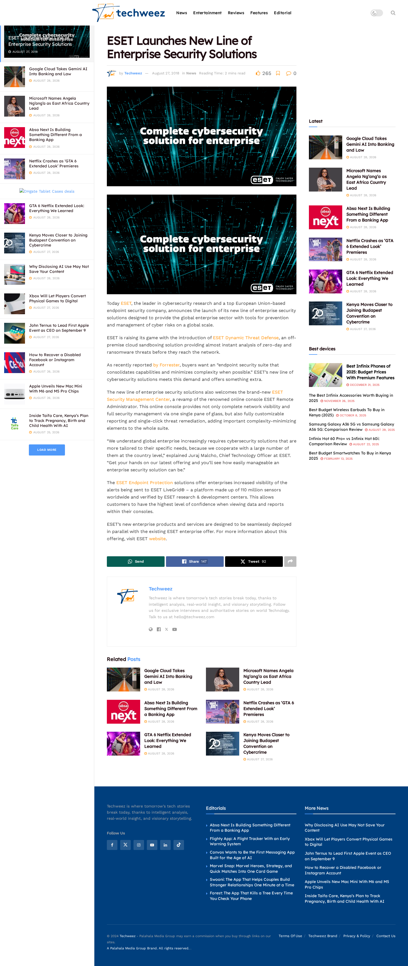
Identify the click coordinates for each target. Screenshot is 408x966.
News (181, 12)
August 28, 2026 (160, 689)
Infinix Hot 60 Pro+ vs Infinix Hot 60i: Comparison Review (344, 441)
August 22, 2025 (365, 444)
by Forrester (166, 365)
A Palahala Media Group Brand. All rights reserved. (148, 948)
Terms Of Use (290, 936)
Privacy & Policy (356, 936)
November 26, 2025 (338, 401)
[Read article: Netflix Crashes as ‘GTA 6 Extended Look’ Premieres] (222, 712)
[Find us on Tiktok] (178, 845)
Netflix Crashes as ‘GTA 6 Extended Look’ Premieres (54, 163)
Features (259, 12)
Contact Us (386, 936)
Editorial (283, 12)
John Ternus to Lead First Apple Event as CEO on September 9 (59, 328)
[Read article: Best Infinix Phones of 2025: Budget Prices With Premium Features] (325, 375)
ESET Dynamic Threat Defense (246, 337)
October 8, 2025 (352, 415)
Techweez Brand (322, 936)
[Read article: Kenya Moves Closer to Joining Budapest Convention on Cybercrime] (222, 744)
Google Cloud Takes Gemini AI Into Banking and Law (58, 71)
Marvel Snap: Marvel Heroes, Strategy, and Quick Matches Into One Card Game (251, 868)
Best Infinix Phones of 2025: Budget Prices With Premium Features (370, 371)
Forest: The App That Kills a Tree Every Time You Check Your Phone (251, 895)
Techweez (133, 73)
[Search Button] (393, 13)
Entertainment (207, 12)
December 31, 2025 (364, 385)
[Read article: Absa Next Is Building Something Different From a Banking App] (123, 712)
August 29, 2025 (381, 430)
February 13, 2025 (337, 459)
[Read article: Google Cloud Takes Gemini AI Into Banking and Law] (123, 679)
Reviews (236, 12)
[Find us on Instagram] (139, 845)
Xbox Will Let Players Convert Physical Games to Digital (57, 298)
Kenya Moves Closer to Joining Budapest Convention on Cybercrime (58, 240)
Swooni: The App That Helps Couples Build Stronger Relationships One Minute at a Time (252, 882)
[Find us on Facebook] (112, 845)
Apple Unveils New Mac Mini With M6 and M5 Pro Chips (55, 389)
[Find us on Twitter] (125, 845)
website (157, 538)
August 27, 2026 (259, 759)
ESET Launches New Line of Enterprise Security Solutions (40, 41)
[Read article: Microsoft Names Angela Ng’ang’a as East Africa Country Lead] (222, 679)
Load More (47, 450)
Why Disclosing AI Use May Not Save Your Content (59, 269)
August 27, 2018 (165, 73)
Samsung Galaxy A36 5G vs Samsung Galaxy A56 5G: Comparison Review (351, 427)
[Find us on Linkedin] (165, 845)
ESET (126, 303)
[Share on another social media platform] (290, 561)
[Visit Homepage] (129, 13)
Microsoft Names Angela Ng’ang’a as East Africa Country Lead (59, 103)
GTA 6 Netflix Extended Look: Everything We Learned (56, 208)
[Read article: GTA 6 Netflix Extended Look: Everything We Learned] (123, 744)
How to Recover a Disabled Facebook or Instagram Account (55, 359)
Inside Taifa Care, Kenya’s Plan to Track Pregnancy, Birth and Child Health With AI (58, 420)
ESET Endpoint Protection (144, 482)
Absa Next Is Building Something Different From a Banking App (55, 134)
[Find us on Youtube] (152, 845)
